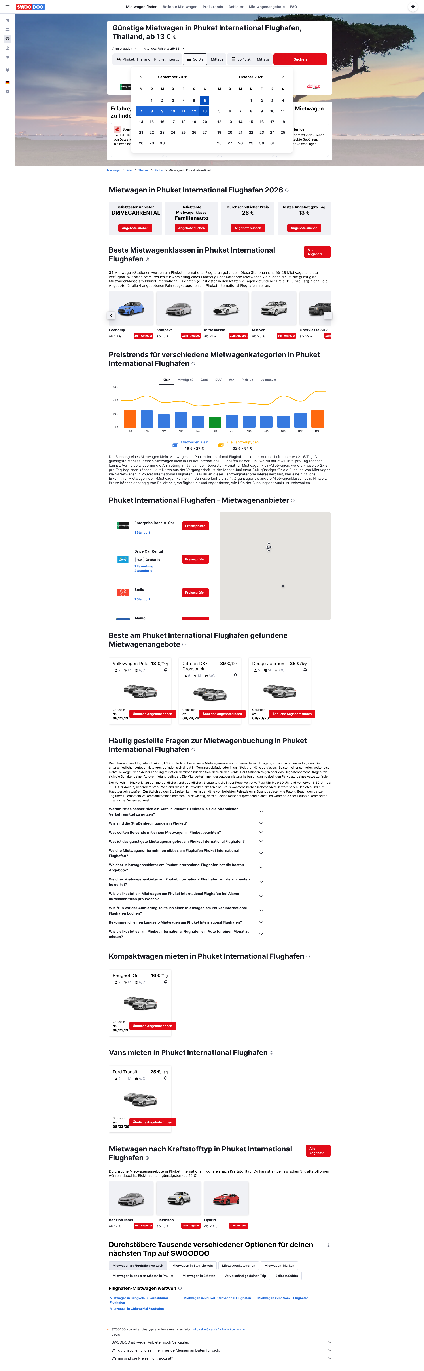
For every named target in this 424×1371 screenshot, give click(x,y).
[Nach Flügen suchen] (7, 20)
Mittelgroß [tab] (185, 380)
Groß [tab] (204, 380)
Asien (129, 170)
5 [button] (194, 100)
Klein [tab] (166, 380)
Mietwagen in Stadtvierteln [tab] (192, 1265)
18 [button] (184, 122)
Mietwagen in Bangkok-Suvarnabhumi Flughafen (139, 1300)
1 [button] (152, 100)
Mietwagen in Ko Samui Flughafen (283, 1298)
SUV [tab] (218, 380)
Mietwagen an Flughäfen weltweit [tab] (138, 1265)
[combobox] (124, 48)
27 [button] (205, 132)
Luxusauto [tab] (269, 380)
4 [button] (183, 100)
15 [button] (152, 122)
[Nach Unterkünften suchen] (7, 29)
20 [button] (205, 122)
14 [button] (141, 122)
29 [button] (152, 143)
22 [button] (152, 132)
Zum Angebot (143, 335)
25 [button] (183, 132)
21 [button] (141, 132)
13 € (163, 36)
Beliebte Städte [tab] (286, 1276)
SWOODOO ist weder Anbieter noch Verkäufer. (150, 1342)
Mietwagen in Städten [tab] (199, 1276)
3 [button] (173, 100)
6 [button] (205, 100)
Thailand (143, 170)
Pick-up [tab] (248, 380)
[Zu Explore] (7, 57)
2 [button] (162, 100)
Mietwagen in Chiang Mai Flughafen (137, 1308)
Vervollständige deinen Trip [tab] (245, 1276)
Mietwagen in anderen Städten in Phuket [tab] (143, 1276)
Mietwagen (114, 170)
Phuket (159, 170)
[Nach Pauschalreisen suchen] (7, 48)
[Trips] (7, 70)
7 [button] (141, 111)
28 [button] (141, 143)
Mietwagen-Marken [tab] (279, 1265)
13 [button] (205, 111)
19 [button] (194, 122)
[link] (135, 228)
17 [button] (173, 122)
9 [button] (162, 111)
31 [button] (272, 143)
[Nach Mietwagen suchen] (7, 38)
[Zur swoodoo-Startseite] (30, 7)
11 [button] (183, 111)
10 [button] (173, 111)
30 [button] (162, 143)
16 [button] (162, 122)
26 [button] (194, 132)
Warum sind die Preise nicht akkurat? (142, 1358)
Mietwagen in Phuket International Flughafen (217, 1298)
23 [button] (162, 132)
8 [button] (152, 111)
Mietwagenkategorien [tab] (238, 1265)
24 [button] (173, 132)
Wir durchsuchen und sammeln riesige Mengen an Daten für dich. (166, 1350)
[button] (7, 7)
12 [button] (194, 111)
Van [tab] (232, 380)
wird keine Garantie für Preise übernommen (219, 1329)
